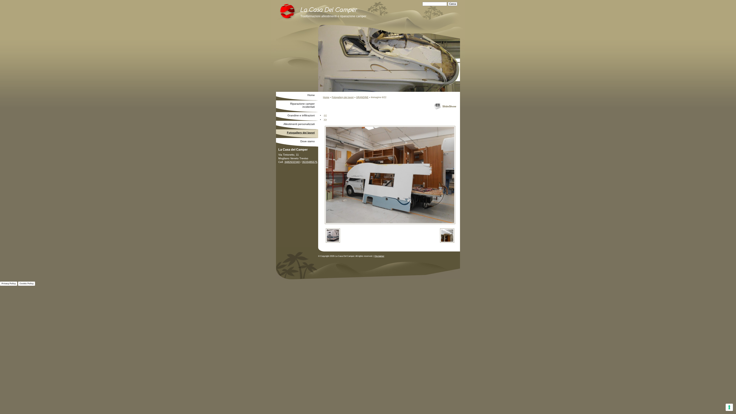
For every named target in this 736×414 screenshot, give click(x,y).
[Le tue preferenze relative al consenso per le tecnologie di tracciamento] (729, 407)
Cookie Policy (27, 283)
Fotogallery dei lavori (343, 97)
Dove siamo (307, 141)
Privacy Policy (9, 283)
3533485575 (309, 161)
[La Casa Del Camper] (288, 12)
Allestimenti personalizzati (299, 124)
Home (326, 97)
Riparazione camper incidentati (302, 105)
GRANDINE (362, 97)
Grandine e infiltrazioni (301, 115)
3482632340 (292, 161)
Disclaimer (379, 256)
